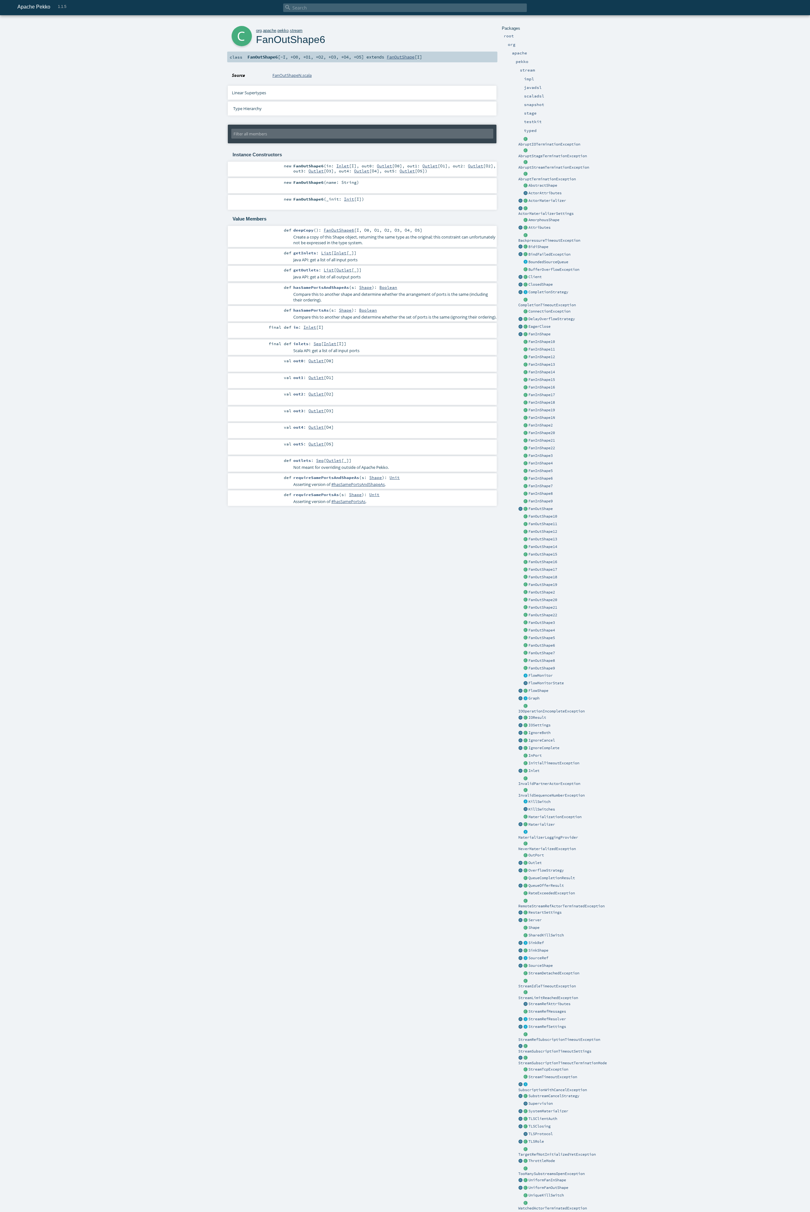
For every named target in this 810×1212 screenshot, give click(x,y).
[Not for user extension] (525, 832)
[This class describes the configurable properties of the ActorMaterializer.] (525, 208)
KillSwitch (539, 801)
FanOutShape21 (542, 607)
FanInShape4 (540, 463)
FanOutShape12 (542, 531)
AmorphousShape (543, 220)
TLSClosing (539, 1126)
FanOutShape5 (541, 638)
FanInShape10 (541, 341)
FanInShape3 (540, 455)
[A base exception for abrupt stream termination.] (525, 162)
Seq (317, 343)
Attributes (539, 227)
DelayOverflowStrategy (551, 319)
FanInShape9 (540, 501)
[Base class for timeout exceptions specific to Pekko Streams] (525, 1077)
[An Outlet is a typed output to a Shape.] (520, 863)
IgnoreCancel (541, 740)
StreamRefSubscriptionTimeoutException (559, 1039)
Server (535, 920)
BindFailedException (549, 254)
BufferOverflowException (553, 269)
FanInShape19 (541, 410)
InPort (535, 755)
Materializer (541, 824)
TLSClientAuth (542, 1118)
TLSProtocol (540, 1134)
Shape (533, 927)
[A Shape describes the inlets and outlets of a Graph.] (525, 927)
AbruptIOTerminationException (549, 144)
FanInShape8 (540, 493)
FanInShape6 (540, 478)
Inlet (533, 770)
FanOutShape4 (541, 630)
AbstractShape (542, 185)
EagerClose (539, 326)
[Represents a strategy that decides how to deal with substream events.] (525, 1096)
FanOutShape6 (541, 645)
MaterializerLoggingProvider (548, 837)
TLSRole (536, 1141)
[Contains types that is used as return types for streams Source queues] (520, 885)
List (326, 252)
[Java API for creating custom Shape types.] (525, 185)
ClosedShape (540, 284)
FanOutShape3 (541, 622)
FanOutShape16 (542, 562)
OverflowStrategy (546, 870)
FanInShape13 (541, 364)
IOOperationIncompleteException (551, 711)
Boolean (388, 287)
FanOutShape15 (542, 554)
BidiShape (538, 247)
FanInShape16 (541, 387)
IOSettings (539, 725)
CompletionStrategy (548, 292)
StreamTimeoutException (552, 1077)
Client (535, 277)
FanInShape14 (541, 372)
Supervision (540, 1103)
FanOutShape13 (542, 539)
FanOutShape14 (542, 546)
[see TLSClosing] (525, 326)
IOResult (537, 717)
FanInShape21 (541, 440)
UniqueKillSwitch (546, 1195)
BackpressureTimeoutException (549, 240)
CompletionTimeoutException (547, 305)
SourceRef (538, 958)
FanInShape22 (541, 448)
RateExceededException (551, 893)
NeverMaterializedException (547, 849)
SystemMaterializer (548, 1111)
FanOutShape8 (541, 660)
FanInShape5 (540, 471)
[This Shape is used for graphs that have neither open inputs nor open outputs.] (525, 284)
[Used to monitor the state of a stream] (525, 675)
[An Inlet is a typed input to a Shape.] (520, 771)
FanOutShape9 (541, 668)
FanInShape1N (541, 417)
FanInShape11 (541, 349)
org (259, 30)
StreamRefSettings (547, 1026)
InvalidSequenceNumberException (551, 795)
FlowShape (538, 690)
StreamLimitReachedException (548, 998)
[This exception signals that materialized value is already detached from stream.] (525, 973)
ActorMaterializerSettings (546, 213)
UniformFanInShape (547, 1180)
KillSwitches (541, 809)
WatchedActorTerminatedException (552, 1208)
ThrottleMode (541, 1161)
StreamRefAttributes (549, 1004)
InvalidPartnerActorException (549, 783)
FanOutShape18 (542, 577)
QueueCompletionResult (551, 878)
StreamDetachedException (553, 973)
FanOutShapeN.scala (292, 75)
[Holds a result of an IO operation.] (525, 717)
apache (269, 30)
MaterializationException (555, 817)
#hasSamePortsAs (348, 501)
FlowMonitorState (546, 683)
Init (349, 199)
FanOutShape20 (542, 600)
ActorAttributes (545, 193)
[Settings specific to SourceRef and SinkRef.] (525, 1026)
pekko (283, 30)
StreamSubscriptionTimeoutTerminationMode (562, 1063)
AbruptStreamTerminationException (553, 167)
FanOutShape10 (542, 516)
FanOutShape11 (542, 524)
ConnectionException (549, 311)
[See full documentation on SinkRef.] (520, 943)
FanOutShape (540, 509)
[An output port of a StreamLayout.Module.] (525, 855)
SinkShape (538, 950)
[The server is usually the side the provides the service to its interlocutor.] (525, 920)
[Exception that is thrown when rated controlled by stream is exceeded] (525, 893)
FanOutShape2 (541, 592)
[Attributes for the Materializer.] (525, 193)
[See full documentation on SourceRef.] (520, 958)
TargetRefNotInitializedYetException (557, 1154)
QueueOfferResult (546, 885)
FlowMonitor (540, 675)
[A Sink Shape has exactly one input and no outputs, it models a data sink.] (525, 950)
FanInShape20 (541, 433)
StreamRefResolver (547, 1019)
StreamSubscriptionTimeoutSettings (554, 1051)
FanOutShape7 (541, 653)
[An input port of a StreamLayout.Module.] (525, 755)
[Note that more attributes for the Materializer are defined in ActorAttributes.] (520, 227)
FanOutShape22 (542, 615)
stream (296, 30)
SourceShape (540, 965)
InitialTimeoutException (553, 763)
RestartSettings (545, 912)
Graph (533, 698)
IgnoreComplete (543, 748)
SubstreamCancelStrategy (553, 1096)
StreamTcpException (548, 1069)
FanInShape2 (540, 425)
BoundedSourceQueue (548, 262)
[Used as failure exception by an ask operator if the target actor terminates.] (525, 1203)
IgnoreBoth (539, 732)
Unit (394, 477)
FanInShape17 (541, 395)
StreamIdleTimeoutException (547, 986)
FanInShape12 (541, 357)
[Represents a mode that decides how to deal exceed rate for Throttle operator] (525, 1161)
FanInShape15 (541, 379)
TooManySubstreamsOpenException (551, 1174)
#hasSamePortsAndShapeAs (358, 484)
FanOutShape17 (542, 569)
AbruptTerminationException (547, 179)
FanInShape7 (540, 486)
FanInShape (539, 334)
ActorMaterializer (547, 200)
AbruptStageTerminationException (552, 156)
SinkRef (536, 943)
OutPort (536, 855)
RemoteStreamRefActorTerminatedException (561, 906)
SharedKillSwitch (546, 935)
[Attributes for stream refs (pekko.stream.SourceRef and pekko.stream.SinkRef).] (525, 1004)
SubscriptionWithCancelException (552, 1090)
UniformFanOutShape (548, 1187)
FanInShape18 (541, 402)
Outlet (535, 863)
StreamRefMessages (547, 1011)
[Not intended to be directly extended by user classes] (525, 698)
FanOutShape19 (542, 584)
